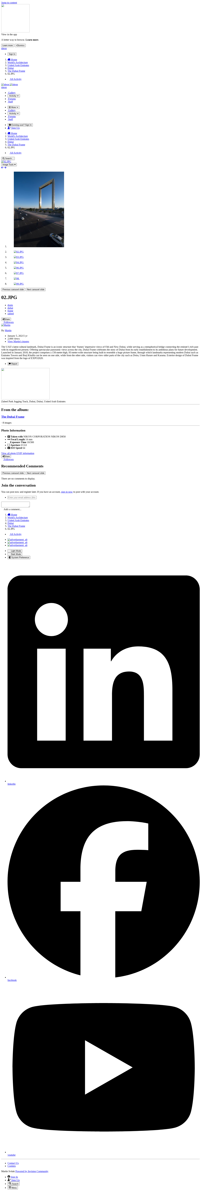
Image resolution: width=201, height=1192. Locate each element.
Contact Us (13, 1163)
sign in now (67, 491)
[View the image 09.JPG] (19, 283)
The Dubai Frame (12, 416)
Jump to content (9, 2)
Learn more (8, 45)
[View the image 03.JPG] (19, 257)
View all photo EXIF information (17, 453)
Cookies (12, 1166)
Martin (8, 330)
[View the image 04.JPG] (19, 262)
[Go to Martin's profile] (5, 325)
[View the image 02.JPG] (19, 251)
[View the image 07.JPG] (19, 273)
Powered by (31, 1171)
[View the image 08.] (16, 278)
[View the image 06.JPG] (19, 267)
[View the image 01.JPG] (39, 246)
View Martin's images (18, 341)
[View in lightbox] (6, 161)
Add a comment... (12, 509)
